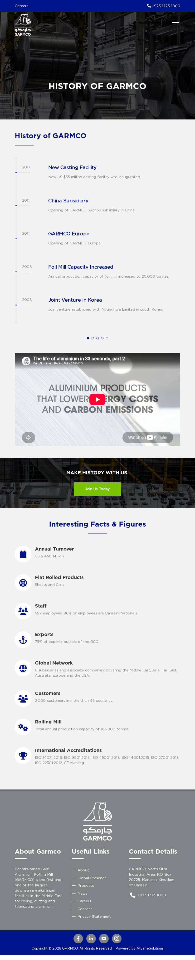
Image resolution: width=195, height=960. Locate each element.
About (83, 870)
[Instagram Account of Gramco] (117, 938)
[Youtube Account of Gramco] (104, 938)
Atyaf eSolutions (150, 948)
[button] (88, 338)
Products (86, 886)
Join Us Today (97, 489)
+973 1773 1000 (165, 6)
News (82, 893)
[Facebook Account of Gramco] (78, 938)
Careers (21, 6)
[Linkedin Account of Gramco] (91, 938)
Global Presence (92, 878)
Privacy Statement (94, 916)
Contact (85, 909)
